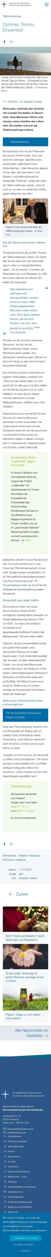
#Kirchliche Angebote (14, 859)
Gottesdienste (14, 1136)
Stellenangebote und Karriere (21, 1186)
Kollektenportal (14, 1191)
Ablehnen (25, 1250)
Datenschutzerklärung (18, 1171)
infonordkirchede (16, 1132)
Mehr (28, 540)
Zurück (22, 893)
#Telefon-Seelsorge (29, 855)
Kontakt (11, 1161)
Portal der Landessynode (19, 1202)
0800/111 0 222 (25, 810)
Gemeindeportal (15, 1197)
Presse (11, 1151)
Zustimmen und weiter (25, 1238)
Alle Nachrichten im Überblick (31, 1033)
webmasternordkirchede (20, 1129)
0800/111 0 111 (20, 806)
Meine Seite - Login (17, 1176)
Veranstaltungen (15, 1146)
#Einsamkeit (10, 855)
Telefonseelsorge (19, 141)
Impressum (13, 1166)
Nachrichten (13, 1156)
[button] (46, 5)
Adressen (12, 1181)
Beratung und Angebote (19, 1207)
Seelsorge (12, 1212)
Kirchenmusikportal (17, 1141)
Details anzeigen (25, 1244)
